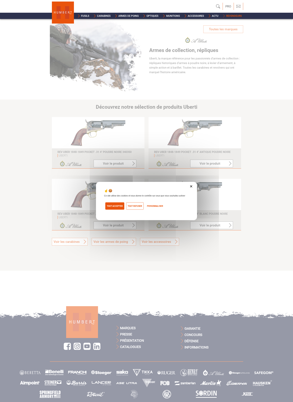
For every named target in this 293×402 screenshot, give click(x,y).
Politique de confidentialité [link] (119, 211)
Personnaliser (155, 206)
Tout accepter (115, 206)
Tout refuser (135, 206)
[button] (83, 16)
